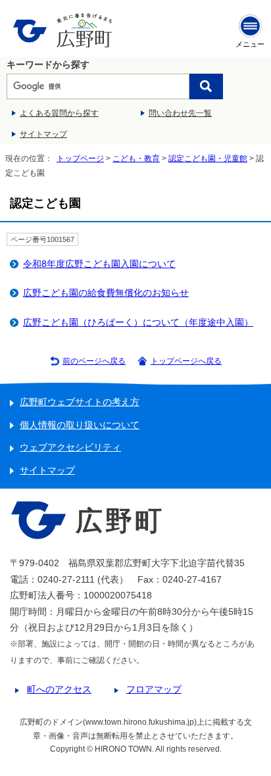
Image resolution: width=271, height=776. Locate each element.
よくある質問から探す (59, 113)
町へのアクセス (59, 689)
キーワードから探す (48, 65)
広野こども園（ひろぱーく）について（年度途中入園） (138, 322)
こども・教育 (136, 158)
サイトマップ (43, 134)
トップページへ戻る (186, 361)
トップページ (80, 158)
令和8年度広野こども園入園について (99, 264)
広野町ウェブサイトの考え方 (79, 402)
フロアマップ (154, 689)
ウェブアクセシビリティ (70, 447)
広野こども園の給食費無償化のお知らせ (106, 293)
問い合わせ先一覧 (180, 113)
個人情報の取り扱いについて (79, 425)
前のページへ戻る (94, 361)
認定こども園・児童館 (207, 158)
